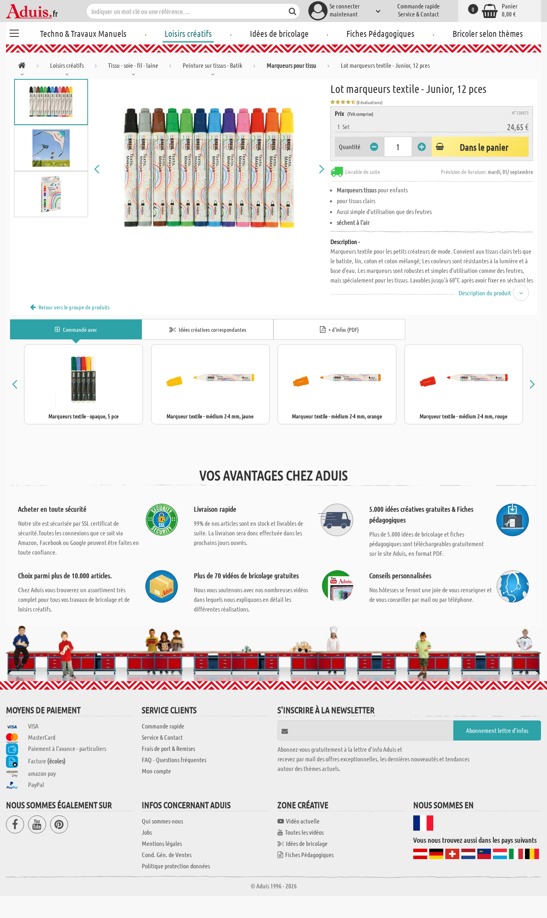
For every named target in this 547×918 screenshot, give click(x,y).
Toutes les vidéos (304, 832)
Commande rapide (418, 6)
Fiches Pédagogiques (380, 33)
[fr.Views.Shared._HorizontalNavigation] (22, 66)
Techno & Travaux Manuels (83, 33)
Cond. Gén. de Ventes (166, 854)
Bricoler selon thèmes (487, 33)
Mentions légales (162, 843)
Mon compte (156, 771)
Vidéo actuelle (303, 821)
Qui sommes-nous (162, 821)
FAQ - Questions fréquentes (174, 759)
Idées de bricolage (279, 33)
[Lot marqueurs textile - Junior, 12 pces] (209, 169)
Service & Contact (418, 14)
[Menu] (14, 32)
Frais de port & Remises (168, 748)
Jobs (147, 832)
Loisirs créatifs (188, 33)
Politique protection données (176, 866)
